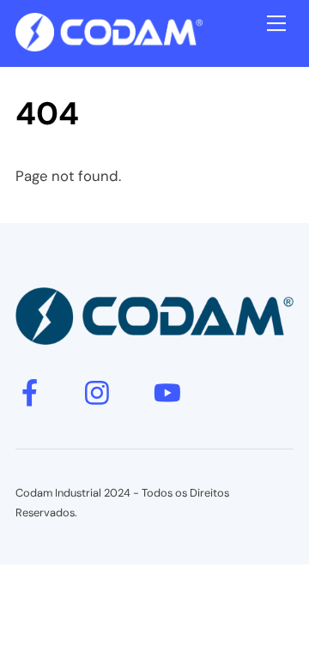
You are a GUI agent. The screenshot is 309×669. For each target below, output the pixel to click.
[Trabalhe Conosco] (109, 44)
